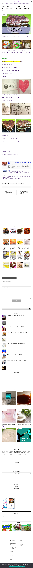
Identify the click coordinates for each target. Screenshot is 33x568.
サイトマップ (21, 545)
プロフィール (21, 540)
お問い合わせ (21, 544)
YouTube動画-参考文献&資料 (16, 471)
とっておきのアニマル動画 (16, 473)
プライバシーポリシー (21, 566)
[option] (7, 527)
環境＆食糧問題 (16, 488)
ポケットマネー (16, 484)
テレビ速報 (16, 477)
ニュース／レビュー (12, 552)
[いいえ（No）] (31, 565)
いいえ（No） (15, 566)
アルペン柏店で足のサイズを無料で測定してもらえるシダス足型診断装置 (11, 454)
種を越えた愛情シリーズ (13, 548)
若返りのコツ (16, 490)
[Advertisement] (16, 203)
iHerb (16, 469)
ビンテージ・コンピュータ (16, 482)
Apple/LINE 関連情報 (16, 462)
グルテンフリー (16, 475)
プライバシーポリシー (22, 542)
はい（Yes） (10, 566)
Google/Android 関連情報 (13, 543)
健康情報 (16, 486)
